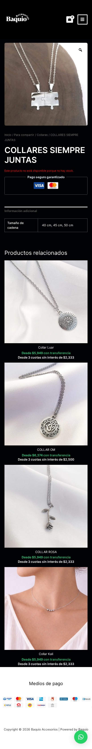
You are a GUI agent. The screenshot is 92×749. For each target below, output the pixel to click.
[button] (81, 737)
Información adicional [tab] (20, 211)
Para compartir (24, 135)
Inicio (7, 135)
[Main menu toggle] (82, 19)
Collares (42, 135)
